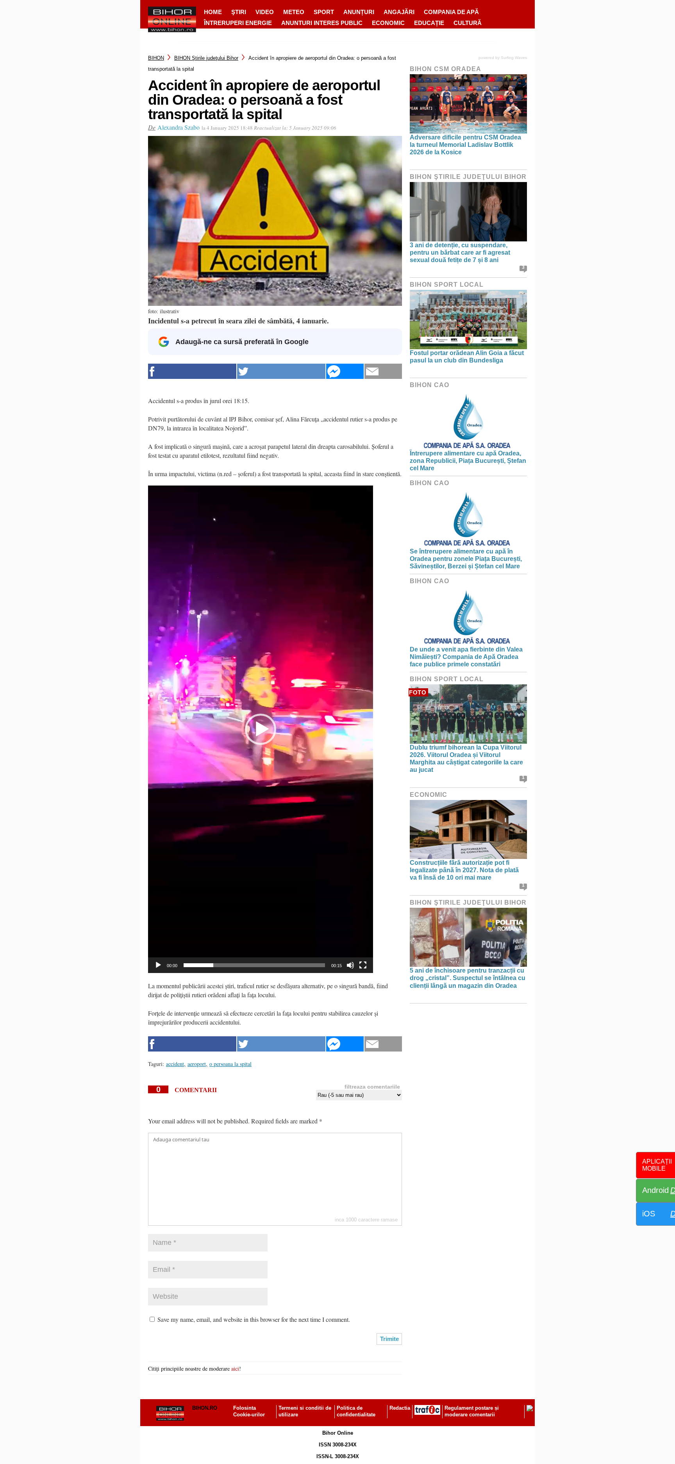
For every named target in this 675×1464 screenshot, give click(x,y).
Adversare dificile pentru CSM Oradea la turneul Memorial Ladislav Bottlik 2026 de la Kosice (465, 144)
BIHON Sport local (447, 284)
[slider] (254, 965)
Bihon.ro (204, 1408)
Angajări (399, 12)
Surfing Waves (514, 57)
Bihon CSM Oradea (445, 69)
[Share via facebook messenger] (345, 371)
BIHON (156, 58)
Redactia (399, 1408)
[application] (260, 729)
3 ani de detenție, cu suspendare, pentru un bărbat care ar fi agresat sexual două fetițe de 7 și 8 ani (460, 252)
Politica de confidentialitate (356, 1411)
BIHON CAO (429, 385)
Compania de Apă (451, 12)
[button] (260, 729)
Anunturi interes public (321, 23)
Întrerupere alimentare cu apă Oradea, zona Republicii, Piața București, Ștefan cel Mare (468, 460)
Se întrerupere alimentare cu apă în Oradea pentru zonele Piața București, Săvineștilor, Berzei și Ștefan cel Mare (466, 559)
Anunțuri (358, 12)
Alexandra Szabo (178, 127)
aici (235, 1368)
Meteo (293, 12)
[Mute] (350, 965)
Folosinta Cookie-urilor (249, 1411)
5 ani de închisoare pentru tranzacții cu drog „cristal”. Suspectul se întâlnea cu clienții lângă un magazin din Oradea (467, 978)
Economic (388, 23)
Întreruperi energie (238, 23)
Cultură (468, 23)
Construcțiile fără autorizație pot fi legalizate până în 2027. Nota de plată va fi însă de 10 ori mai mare (464, 870)
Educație (429, 23)
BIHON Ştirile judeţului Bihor (206, 58)
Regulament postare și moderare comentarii (472, 1411)
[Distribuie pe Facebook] (192, 371)
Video (264, 12)
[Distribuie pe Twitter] (281, 371)
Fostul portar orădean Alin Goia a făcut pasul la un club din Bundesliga (467, 357)
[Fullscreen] (363, 965)
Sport (324, 12)
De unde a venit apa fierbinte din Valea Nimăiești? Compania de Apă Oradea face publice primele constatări (466, 657)
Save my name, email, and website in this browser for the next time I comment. (253, 1319)
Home (213, 12)
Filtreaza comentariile (372, 1086)
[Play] (158, 965)
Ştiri (238, 12)
